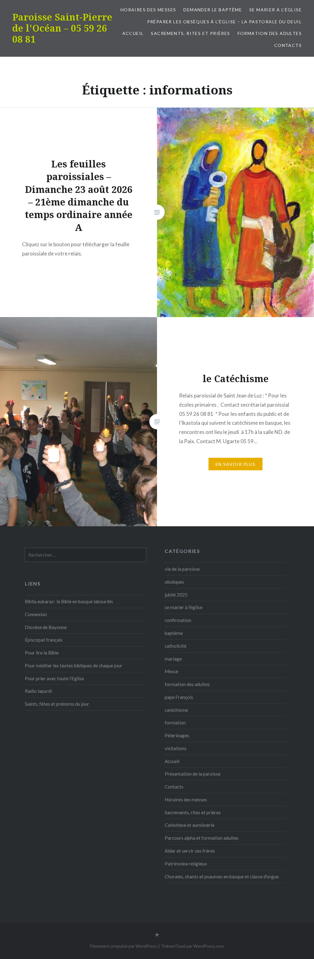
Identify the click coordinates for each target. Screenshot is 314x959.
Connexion (36, 614)
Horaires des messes (148, 9)
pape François (179, 697)
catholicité (175, 646)
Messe (171, 671)
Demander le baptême (212, 9)
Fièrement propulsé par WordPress (123, 946)
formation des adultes (270, 33)
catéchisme (176, 710)
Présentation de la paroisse (192, 774)
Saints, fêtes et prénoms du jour (57, 704)
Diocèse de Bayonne (46, 627)
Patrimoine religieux (186, 863)
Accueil (133, 33)
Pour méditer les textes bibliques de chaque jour (73, 665)
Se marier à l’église (275, 9)
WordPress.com (208, 946)
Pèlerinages (177, 735)
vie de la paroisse (182, 569)
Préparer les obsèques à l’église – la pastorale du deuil (224, 21)
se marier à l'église (183, 607)
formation (175, 722)
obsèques (174, 582)
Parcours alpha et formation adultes (202, 838)
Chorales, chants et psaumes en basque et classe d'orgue (222, 876)
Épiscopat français (44, 640)
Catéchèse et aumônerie (189, 825)
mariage (173, 659)
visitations (175, 748)
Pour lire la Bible (42, 652)
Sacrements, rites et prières (190, 33)
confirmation (178, 620)
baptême (174, 633)
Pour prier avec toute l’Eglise (54, 678)
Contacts (288, 45)
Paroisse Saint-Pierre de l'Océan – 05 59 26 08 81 (62, 28)
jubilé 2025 (176, 594)
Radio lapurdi (38, 691)
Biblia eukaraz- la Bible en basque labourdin (69, 601)
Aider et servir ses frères (190, 851)
